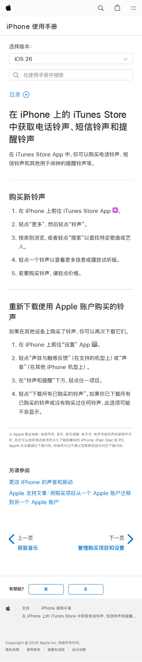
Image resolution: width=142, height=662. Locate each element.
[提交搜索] (16, 75)
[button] (100, 8)
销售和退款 (56, 650)
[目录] (133, 8)
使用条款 (33, 650)
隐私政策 (12, 650)
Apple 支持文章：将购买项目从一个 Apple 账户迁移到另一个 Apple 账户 (70, 497)
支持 (26, 608)
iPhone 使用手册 (32, 26)
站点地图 (79, 650)
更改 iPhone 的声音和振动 (41, 482)
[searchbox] (71, 75)
